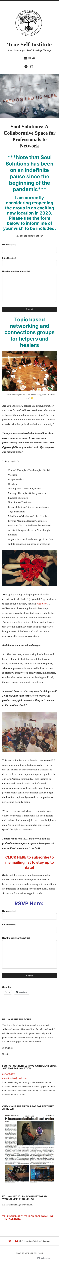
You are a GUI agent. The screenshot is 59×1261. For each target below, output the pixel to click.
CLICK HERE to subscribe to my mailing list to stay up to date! (29, 862)
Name (9, 244)
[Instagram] (32, 67)
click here (42, 603)
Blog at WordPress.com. (29, 1253)
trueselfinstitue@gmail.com (14, 1078)
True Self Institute (29, 44)
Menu (31, 58)
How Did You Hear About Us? (16, 271)
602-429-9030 (8, 1074)
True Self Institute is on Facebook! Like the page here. (28, 1217)
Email (9, 258)
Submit (29, 309)
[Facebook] (26, 67)
